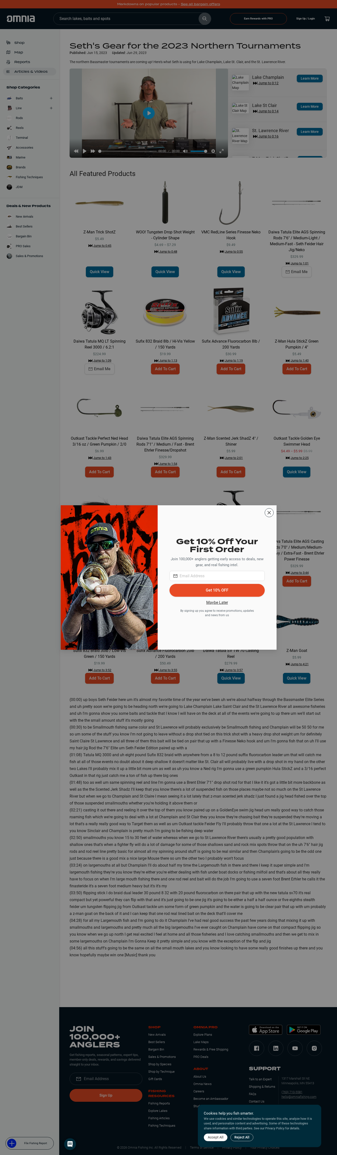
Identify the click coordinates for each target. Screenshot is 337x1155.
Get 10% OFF (217, 590)
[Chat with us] (70, 1144)
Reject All (241, 1137)
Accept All (216, 1137)
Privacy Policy (274, 1128)
